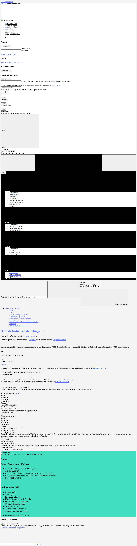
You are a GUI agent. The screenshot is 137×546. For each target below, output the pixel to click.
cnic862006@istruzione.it (32, 473)
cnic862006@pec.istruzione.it (33, 475)
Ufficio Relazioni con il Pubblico (18, 499)
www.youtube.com (7, 417)
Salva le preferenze (17, 449)
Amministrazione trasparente (16, 511)
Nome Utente (25, 48)
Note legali (9, 494)
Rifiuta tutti (18, 372)
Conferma (11, 151)
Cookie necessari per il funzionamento (14, 387)
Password (24, 50)
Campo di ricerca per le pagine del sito (14, 297)
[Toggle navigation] (18, 162)
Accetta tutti (33, 372)
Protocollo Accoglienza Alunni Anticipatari (23, 322)
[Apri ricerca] (119, 162)
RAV (11, 312)
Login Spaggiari (55, 85)
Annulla (4, 151)
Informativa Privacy (13, 497)
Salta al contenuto (7, 2)
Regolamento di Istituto (17, 316)
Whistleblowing (11, 506)
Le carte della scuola (88, 284)
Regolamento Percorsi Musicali (20, 318)
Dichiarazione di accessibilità (17, 501)
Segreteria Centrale (59, 340)
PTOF (11, 310)
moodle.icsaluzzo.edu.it (9, 393)
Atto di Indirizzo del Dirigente (19, 314)
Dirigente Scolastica (29, 336)
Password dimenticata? (8, 54)
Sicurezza (12, 324)
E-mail (23, 81)
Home (83, 282)
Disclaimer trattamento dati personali (13, 528)
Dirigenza (32, 340)
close (3, 172)
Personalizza (6, 372)
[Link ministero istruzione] (10, 4)
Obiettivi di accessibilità (15, 504)
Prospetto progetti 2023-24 (18, 326)
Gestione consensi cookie (15, 508)
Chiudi (4, 97)
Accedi (4, 37)
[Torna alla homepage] (68, 153)
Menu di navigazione (120, 304)
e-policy (12, 320)
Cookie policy (11, 492)
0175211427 (14, 471)
